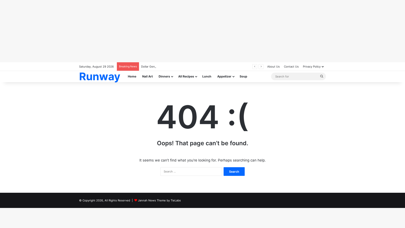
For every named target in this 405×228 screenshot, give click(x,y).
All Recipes (186, 76)
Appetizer (224, 76)
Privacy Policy (312, 66)
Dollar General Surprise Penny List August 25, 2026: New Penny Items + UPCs (193, 66)
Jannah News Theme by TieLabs (159, 200)
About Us (273, 66)
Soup (243, 76)
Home (132, 76)
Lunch (206, 76)
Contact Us (291, 66)
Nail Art (147, 76)
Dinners (164, 76)
